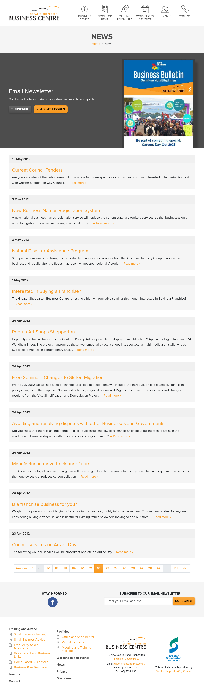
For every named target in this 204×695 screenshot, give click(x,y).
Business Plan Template (30, 667)
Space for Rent (104, 18)
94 (116, 568)
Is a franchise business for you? (44, 504)
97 (141, 568)
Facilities (63, 632)
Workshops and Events (73, 658)
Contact (185, 16)
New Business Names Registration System (56, 210)
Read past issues (50, 109)
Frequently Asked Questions (26, 646)
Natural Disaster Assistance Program (50, 251)
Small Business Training (30, 634)
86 (48, 568)
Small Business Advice (29, 640)
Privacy (62, 672)
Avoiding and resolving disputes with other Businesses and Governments (88, 423)
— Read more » (76, 183)
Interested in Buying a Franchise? (46, 291)
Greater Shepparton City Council (174, 671)
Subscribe (20, 109)
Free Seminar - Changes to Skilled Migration (58, 377)
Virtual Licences (73, 642)
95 (124, 568)
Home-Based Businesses (31, 662)
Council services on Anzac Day (44, 545)
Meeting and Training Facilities (76, 649)
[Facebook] (53, 602)
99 (158, 568)
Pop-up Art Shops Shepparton (43, 332)
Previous (21, 568)
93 (107, 568)
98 (150, 568)
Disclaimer (64, 678)
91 (90, 568)
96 (133, 568)
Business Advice (84, 18)
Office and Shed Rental (78, 637)
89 (74, 568)
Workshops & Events (145, 18)
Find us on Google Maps (126, 658)
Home (96, 44)
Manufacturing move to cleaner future (51, 464)
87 (56, 568)
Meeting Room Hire (124, 18)
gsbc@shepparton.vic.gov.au (129, 663)
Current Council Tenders (37, 170)
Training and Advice (23, 629)
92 (100, 568)
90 (82, 568)
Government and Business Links (32, 655)
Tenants (165, 16)
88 (65, 568)
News (61, 665)
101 (176, 568)
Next (185, 568)
